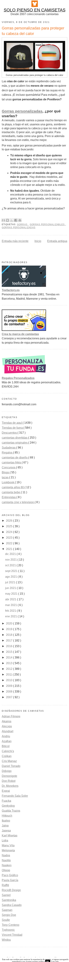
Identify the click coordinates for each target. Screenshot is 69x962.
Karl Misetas (9, 835)
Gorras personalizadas (22, 111)
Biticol (6, 746)
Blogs (6, 472)
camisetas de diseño (15, 457)
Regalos (7, 452)
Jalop (5, 825)
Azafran (7, 741)
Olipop (6, 870)
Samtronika (9, 900)
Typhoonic (8, 929)
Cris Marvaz (9, 761)
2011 (9, 674)
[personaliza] (24, 373)
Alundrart (7, 731)
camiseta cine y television (18, 502)
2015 (9, 651)
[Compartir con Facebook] (16, 220)
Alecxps (7, 726)
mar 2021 (11, 605)
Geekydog (8, 805)
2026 (9, 520)
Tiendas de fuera (13, 427)
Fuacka (6, 800)
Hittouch (7, 815)
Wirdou (6, 939)
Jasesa (6, 830)
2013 (9, 663)
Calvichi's (8, 751)
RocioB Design (11, 890)
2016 (9, 646)
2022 (9, 543)
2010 (9, 680)
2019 (9, 629)
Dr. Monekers (10, 785)
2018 (9, 634)
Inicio (37, 241)
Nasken (7, 865)
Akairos (6, 721)
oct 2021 (11, 565)
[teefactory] (24, 285)
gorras (22, 224)
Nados (6, 855)
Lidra (5, 840)
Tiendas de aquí (12, 422)
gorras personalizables (47, 224)
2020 (9, 623)
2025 (9, 526)
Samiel (6, 895)
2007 (9, 697)
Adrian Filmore (11, 716)
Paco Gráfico (10, 875)
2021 (9, 548)
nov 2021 (11, 559)
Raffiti (5, 885)
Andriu (6, 736)
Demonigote (9, 775)
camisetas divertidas (15, 437)
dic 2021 (11, 553)
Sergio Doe (9, 914)
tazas (5, 477)
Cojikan (7, 756)
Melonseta (8, 850)
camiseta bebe (11, 492)
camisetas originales (15, 442)
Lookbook (8, 482)
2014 (9, 657)
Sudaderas (9, 447)
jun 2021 (11, 588)
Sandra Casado (12, 905)
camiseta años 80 (13, 487)
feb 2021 (11, 610)
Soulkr (6, 919)
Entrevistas (9, 497)
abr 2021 (11, 599)
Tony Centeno (10, 924)
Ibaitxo (6, 820)
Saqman (7, 909)
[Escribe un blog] (7, 220)
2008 (9, 691)
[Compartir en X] (11, 220)
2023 (9, 537)
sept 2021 (11, 570)
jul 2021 (10, 582)
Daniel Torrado (11, 766)
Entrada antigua (57, 241)
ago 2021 (11, 576)
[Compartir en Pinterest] (20, 220)
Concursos (9, 467)
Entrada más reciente (15, 241)
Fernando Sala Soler (15, 795)
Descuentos (10, 432)
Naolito (6, 860)
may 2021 (11, 593)
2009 (9, 685)
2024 (9, 531)
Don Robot (8, 780)
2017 (9, 640)
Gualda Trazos (11, 810)
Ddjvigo (7, 770)
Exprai (6, 790)
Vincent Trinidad (12, 934)
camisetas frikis (12, 462)
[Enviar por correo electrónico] (3, 220)
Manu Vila (8, 845)
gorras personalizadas (18, 227)
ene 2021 (11, 616)
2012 (9, 668)
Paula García (10, 880)
